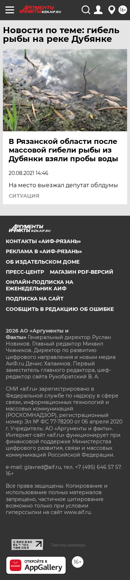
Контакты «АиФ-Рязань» (43, 241)
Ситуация (24, 195)
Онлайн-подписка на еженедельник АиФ (39, 285)
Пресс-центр (25, 272)
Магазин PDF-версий (81, 272)
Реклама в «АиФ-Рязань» (44, 251)
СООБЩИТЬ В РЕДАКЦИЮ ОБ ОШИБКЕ (60, 309)
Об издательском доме (42, 262)
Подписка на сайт (35, 298)
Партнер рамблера (68, 545)
